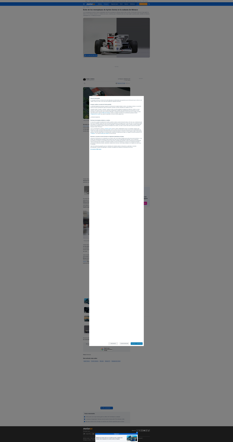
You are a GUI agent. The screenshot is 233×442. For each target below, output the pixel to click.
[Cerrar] (137, 432)
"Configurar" (92, 133)
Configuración (124, 343)
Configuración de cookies (95, 114)
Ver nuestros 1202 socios (95, 149)
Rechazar (113, 343)
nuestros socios (108, 128)
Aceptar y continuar (136, 343)
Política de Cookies (106, 112)
